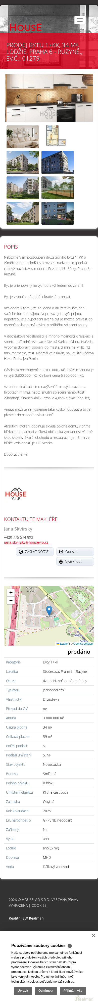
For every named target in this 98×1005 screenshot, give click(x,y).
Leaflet (63, 643)
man (36, 918)
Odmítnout (45, 990)
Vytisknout (73, 561)
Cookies (39, 905)
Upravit (23, 990)
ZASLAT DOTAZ (36, 551)
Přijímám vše (73, 990)
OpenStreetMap (83, 643)
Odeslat (71, 551)
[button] (49, 611)
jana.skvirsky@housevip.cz (26, 542)
